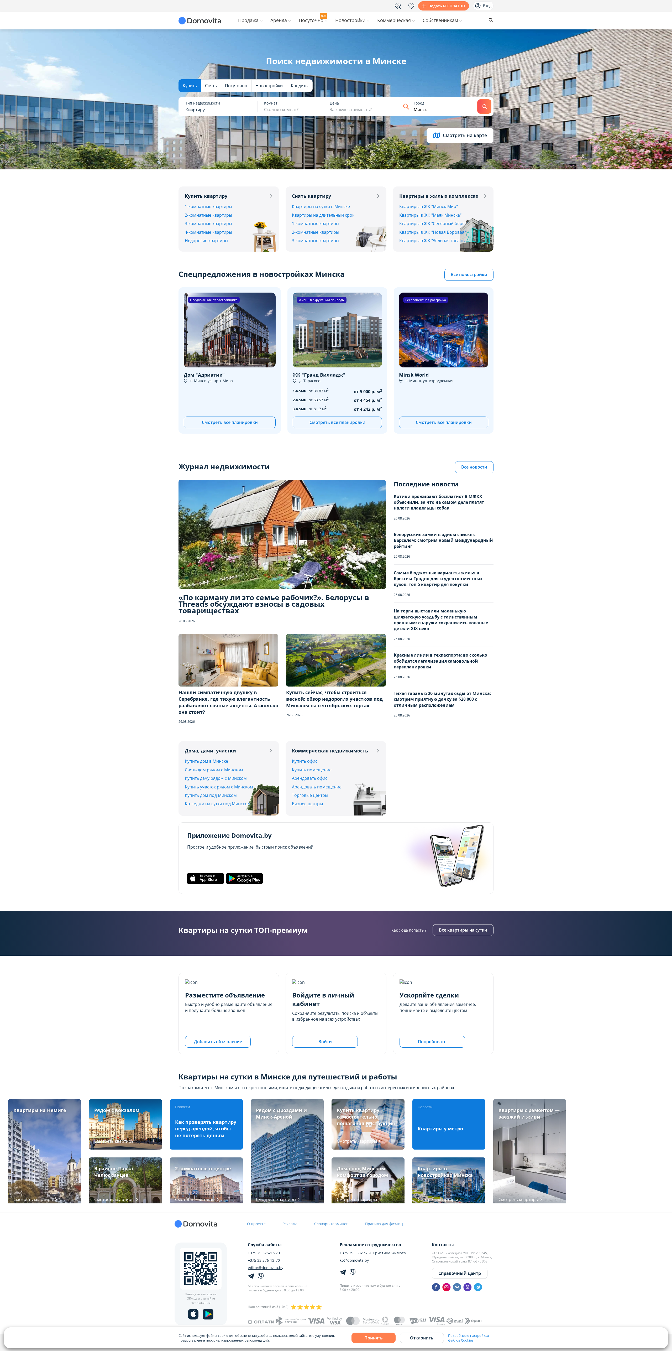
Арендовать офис (309, 778)
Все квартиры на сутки (463, 930)
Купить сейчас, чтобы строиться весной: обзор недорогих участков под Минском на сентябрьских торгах (334, 699)
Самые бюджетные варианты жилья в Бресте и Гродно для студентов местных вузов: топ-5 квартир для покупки (438, 579)
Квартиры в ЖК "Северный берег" (433, 223)
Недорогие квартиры (206, 240)
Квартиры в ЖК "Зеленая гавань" (432, 240)
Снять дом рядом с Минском (214, 770)
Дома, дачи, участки (210, 750)
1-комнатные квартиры (208, 206)
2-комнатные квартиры (208, 215)
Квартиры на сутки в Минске (321, 206)
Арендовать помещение (317, 787)
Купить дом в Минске (206, 761)
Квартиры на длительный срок (323, 215)
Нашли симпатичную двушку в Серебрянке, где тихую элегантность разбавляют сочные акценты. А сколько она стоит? (228, 702)
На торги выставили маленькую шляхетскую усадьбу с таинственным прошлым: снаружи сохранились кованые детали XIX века (441, 619)
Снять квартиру (311, 196)
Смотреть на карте (465, 135)
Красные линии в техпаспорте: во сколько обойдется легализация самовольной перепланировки (440, 661)
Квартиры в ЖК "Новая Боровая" (432, 232)
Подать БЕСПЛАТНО (446, 5)
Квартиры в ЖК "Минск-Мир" (428, 206)
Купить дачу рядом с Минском (216, 778)
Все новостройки (469, 274)
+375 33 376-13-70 (264, 1260)
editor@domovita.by (265, 1268)
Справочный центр (459, 1273)
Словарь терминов (331, 1223)
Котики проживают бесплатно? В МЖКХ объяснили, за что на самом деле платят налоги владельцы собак (439, 502)
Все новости (474, 467)
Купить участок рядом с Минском (219, 787)
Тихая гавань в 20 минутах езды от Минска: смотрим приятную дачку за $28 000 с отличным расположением (442, 699)
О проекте (256, 1223)
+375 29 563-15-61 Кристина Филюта (373, 1253)
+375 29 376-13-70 (264, 1253)
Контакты (443, 1245)
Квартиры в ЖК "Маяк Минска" (430, 215)
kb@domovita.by (354, 1260)
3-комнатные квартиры (208, 223)
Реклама (289, 1223)
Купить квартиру (206, 196)
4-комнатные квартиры (208, 232)
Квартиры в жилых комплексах (438, 196)
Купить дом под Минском (211, 795)
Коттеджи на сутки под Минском (218, 804)
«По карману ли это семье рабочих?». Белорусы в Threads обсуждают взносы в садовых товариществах (273, 604)
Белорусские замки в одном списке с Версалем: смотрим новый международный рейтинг (443, 540)
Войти (325, 1042)
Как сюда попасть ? (408, 930)
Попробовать (432, 1042)
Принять (373, 1338)
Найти (484, 106)
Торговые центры (310, 795)
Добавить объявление (218, 1042)
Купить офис (304, 761)
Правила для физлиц (384, 1223)
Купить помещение (312, 770)
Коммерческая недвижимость (330, 750)
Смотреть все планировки (230, 422)
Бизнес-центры (307, 804)
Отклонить (421, 1338)
